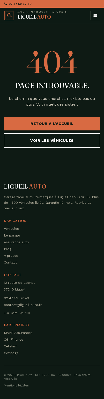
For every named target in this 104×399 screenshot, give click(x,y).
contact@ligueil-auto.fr (23, 305)
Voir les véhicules (52, 140)
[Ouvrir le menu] (95, 15)
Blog (7, 249)
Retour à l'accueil (51, 123)
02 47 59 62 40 (20, 4)
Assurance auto (16, 242)
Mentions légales (16, 385)
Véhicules (11, 228)
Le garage (12, 235)
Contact (10, 262)
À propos (11, 255)
